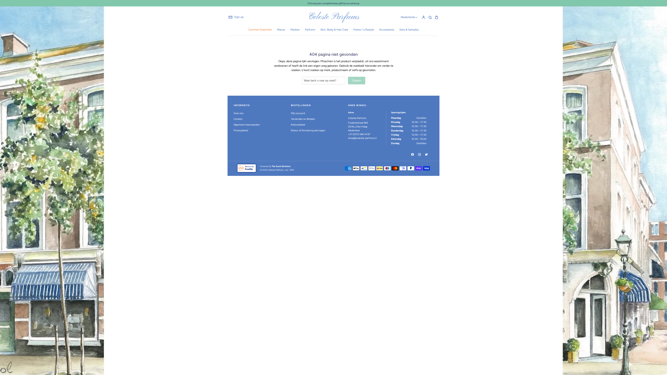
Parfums (310, 29)
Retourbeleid (298, 124)
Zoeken (356, 80)
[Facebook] (412, 154)
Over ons (239, 113)
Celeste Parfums (333, 17)
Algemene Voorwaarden (247, 124)
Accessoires (386, 29)
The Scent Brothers (281, 166)
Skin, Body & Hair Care (334, 29)
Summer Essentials (260, 29)
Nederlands (408, 17)
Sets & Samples (409, 29)
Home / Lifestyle (363, 29)
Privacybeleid (241, 130)
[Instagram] (419, 154)
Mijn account (298, 113)
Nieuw (281, 29)
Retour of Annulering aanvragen (308, 130)
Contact (238, 119)
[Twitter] (426, 154)
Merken (295, 29)
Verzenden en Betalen (303, 119)
